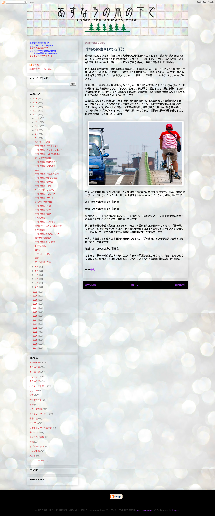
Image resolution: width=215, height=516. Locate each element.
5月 (37, 271)
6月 (37, 267)
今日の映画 (35, 367)
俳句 (92, 269)
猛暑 (37, 258)
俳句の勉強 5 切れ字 (44, 197)
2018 (35, 304)
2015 (35, 316)
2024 (35, 106)
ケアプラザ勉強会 (43, 157)
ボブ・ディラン (37, 446)
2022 (35, 114)
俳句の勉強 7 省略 (43, 185)
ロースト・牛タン (43, 254)
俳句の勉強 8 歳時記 (44, 182)
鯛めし (38, 250)
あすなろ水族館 (37, 437)
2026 (35, 99)
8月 (37, 134)
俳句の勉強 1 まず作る (45, 222)
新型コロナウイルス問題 (41, 428)
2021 (35, 292)
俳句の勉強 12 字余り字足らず (49, 150)
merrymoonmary (145, 510)
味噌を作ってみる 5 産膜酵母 (48, 225)
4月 (37, 275)
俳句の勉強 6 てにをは (45, 194)
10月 (37, 126)
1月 (37, 287)
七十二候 (34, 418)
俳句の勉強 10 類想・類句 (47, 173)
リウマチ (34, 390)
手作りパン (35, 432)
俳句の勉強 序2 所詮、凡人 (47, 234)
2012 (35, 328)
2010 (35, 336)
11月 (37, 122)
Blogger (175, 510)
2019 (35, 300)
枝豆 (37, 169)
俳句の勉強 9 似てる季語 (46, 178)
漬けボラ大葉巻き (43, 238)
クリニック (35, 376)
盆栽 (32, 442)
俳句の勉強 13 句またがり (47, 145)
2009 (35, 340)
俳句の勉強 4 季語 (43, 206)
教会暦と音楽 (36, 400)
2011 (35, 332)
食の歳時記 (35, 372)
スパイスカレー (37, 460)
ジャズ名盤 (35, 451)
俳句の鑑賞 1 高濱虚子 (45, 166)
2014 (35, 320)
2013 (35, 324)
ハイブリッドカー (38, 386)
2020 (35, 296)
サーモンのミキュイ (44, 262)
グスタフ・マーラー (39, 414)
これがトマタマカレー (45, 202)
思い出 (33, 456)
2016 (35, 312)
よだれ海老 (40, 218)
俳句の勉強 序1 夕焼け (45, 241)
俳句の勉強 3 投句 (43, 210)
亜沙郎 (35, 65)
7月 (37, 138)
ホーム (135, 285)
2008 (35, 344)
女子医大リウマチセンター (42, 56)
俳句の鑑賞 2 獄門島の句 (46, 162)
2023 (35, 111)
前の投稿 (179, 285)
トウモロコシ (41, 246)
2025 (35, 102)
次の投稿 (90, 285)
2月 (37, 283)
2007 (35, 348)
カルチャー (35, 362)
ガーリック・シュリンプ (46, 190)
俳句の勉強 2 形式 (43, 213)
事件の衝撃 (40, 230)
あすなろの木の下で (39, 48)
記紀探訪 (34, 423)
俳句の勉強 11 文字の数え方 (47, 153)
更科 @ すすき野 (42, 141)
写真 (32, 395)
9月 (37, 130)
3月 (37, 279)
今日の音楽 (35, 381)
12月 (37, 118)
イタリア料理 (36, 409)
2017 (35, 308)
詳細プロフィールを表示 (41, 69)
